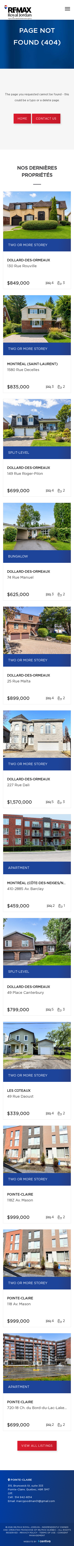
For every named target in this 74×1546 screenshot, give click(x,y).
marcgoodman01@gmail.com (35, 1501)
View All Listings (37, 1446)
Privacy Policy (28, 1533)
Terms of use (47, 1533)
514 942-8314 (23, 1497)
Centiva (44, 1541)
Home (22, 118)
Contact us (46, 118)
